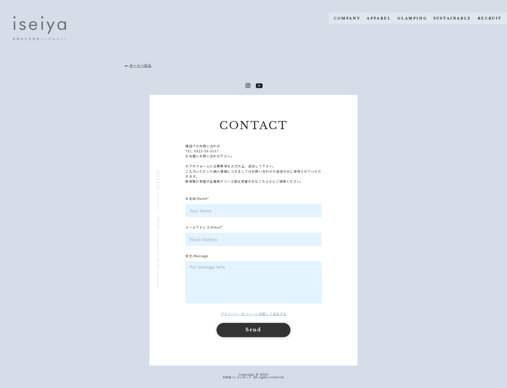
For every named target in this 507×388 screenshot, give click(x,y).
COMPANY (347, 18)
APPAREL (379, 18)
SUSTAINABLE (452, 18)
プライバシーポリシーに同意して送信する (253, 314)
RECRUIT (490, 18)
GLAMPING (412, 18)
